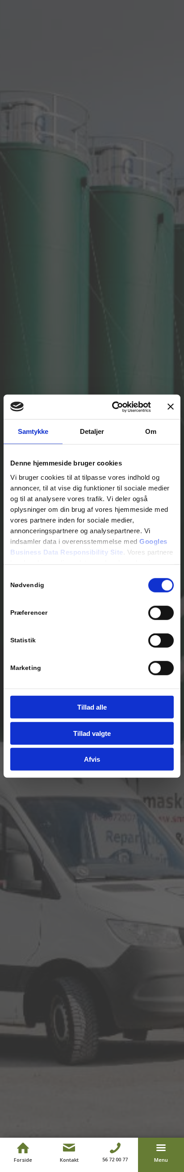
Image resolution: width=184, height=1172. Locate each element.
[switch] (161, 613)
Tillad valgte (92, 733)
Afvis (92, 759)
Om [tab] (150, 431)
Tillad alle (92, 707)
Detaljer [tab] (92, 431)
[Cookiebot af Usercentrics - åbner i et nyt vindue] (114, 406)
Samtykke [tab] (33, 431)
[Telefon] (115, 1148)
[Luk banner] (170, 407)
